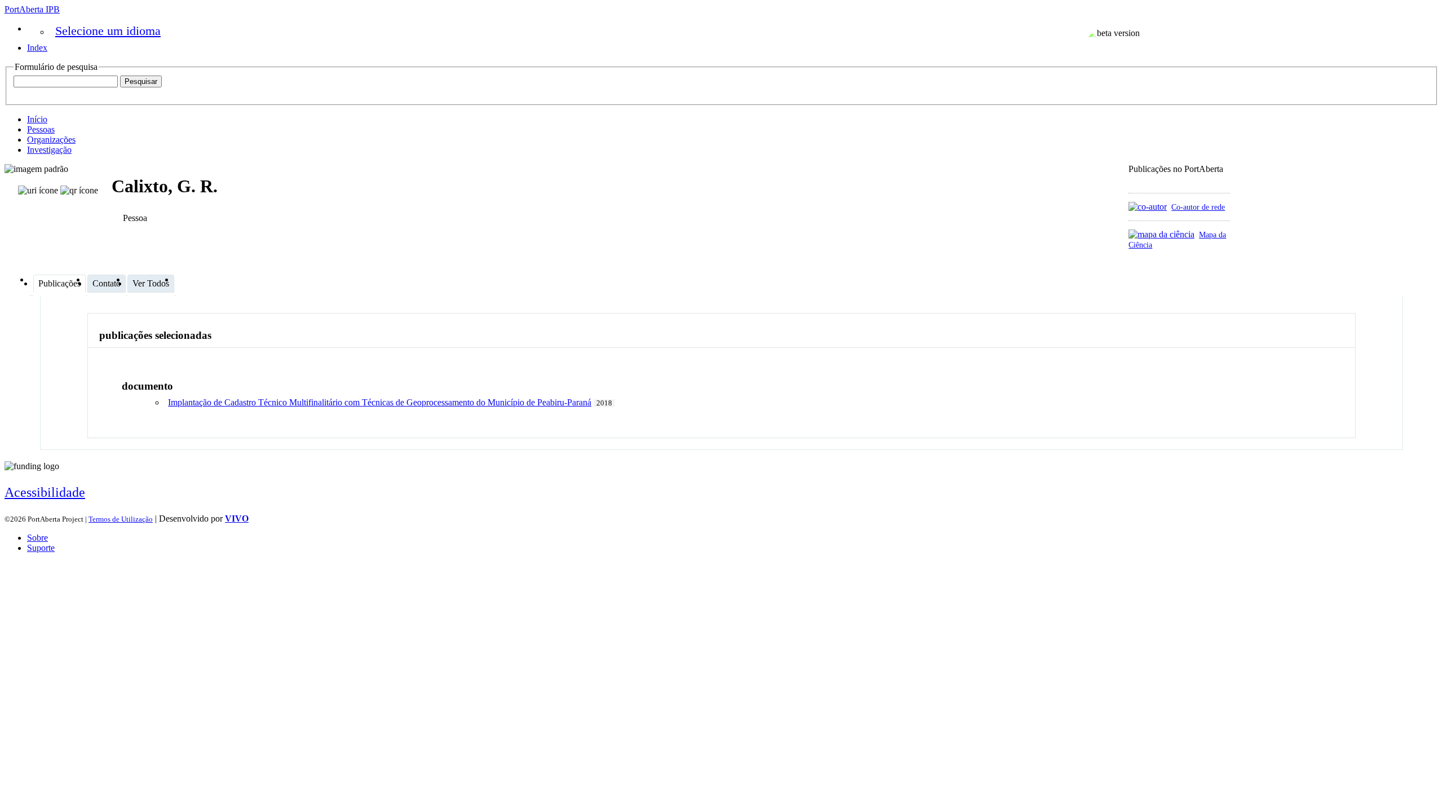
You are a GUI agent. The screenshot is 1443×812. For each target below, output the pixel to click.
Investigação (49, 150)
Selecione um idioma (108, 31)
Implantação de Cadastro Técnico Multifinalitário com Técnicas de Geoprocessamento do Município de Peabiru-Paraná (379, 402)
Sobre (37, 537)
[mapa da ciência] (1161, 234)
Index (37, 47)
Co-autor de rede (1198, 206)
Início (37, 119)
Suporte (41, 548)
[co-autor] (1147, 206)
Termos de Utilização (120, 519)
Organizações (51, 139)
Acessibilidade (45, 492)
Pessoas (41, 129)
